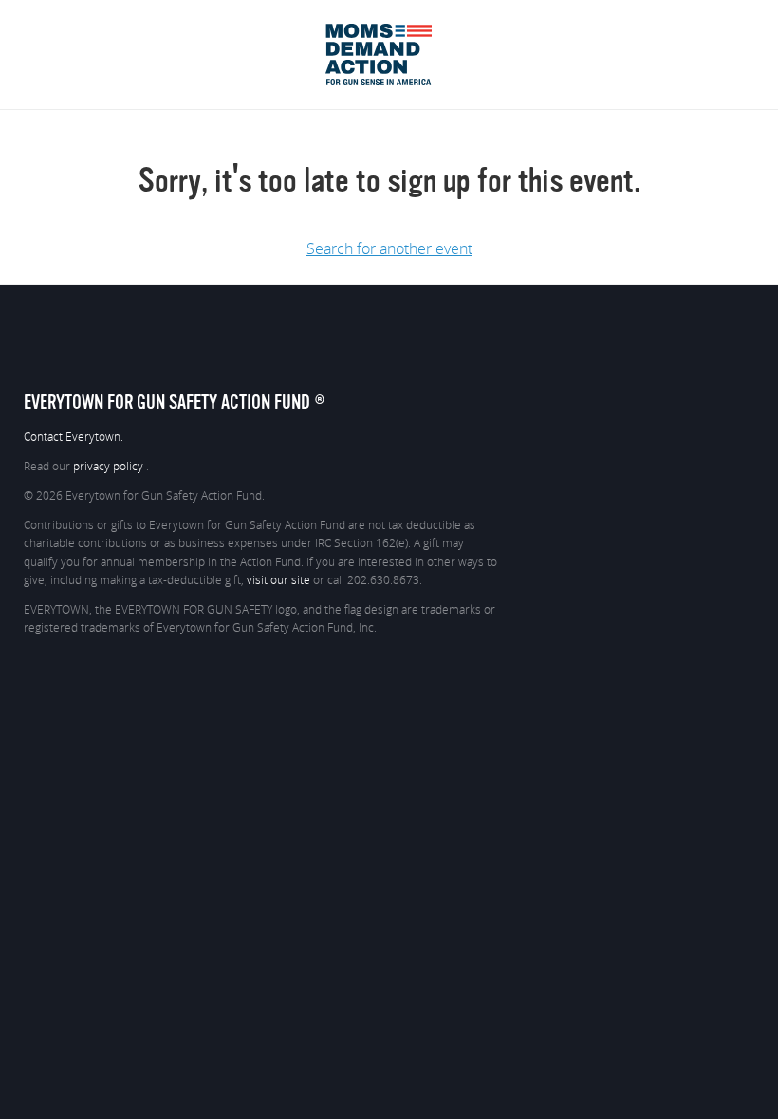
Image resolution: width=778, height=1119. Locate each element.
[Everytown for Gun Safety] (389, 30)
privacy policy (109, 466)
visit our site (278, 580)
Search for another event (389, 249)
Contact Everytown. (73, 437)
